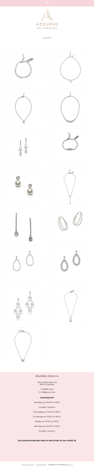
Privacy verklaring (27, 465)
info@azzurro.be (48, 392)
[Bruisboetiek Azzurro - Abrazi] (23, 67)
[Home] (47, 15)
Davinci (70, 465)
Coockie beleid (41, 465)
